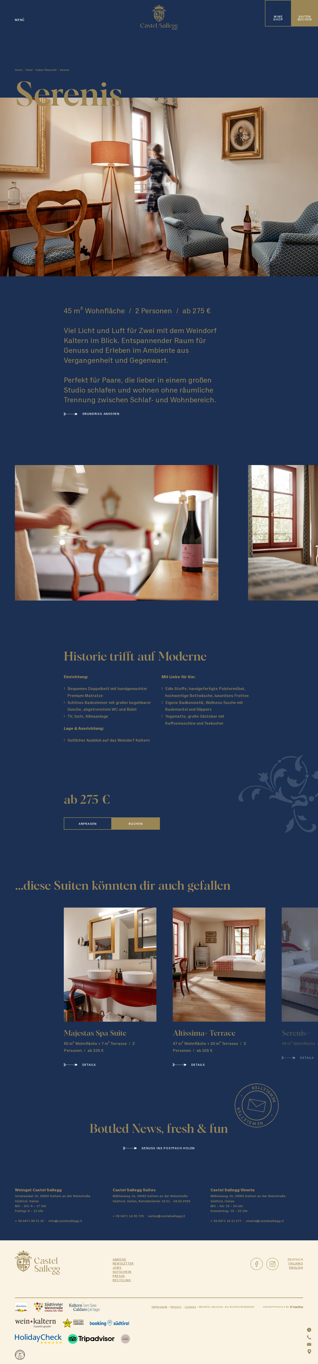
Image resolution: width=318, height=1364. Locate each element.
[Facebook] (256, 1264)
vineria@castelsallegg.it (265, 1221)
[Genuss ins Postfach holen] (257, 1105)
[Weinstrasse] (48, 1307)
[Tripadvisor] (91, 1339)
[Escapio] (126, 1339)
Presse (119, 1276)
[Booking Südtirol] (109, 1323)
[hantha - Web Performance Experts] (296, 1307)
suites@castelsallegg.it (166, 1216)
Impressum (159, 1307)
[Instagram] (272, 1264)
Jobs (117, 1268)
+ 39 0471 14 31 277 (225, 1221)
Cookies (190, 1307)
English (296, 1268)
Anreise (119, 1260)
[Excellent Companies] (73, 1323)
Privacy (175, 1307)
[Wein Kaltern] (35, 1323)
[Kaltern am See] (84, 1307)
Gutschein (122, 1272)
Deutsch (295, 1260)
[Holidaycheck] (38, 1339)
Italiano (295, 1264)
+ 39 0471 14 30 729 (128, 1216)
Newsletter (123, 1264)
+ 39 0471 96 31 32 (29, 1221)
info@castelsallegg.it (65, 1221)
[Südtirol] (21, 1307)
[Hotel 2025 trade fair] (20, 1355)
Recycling (122, 1280)
